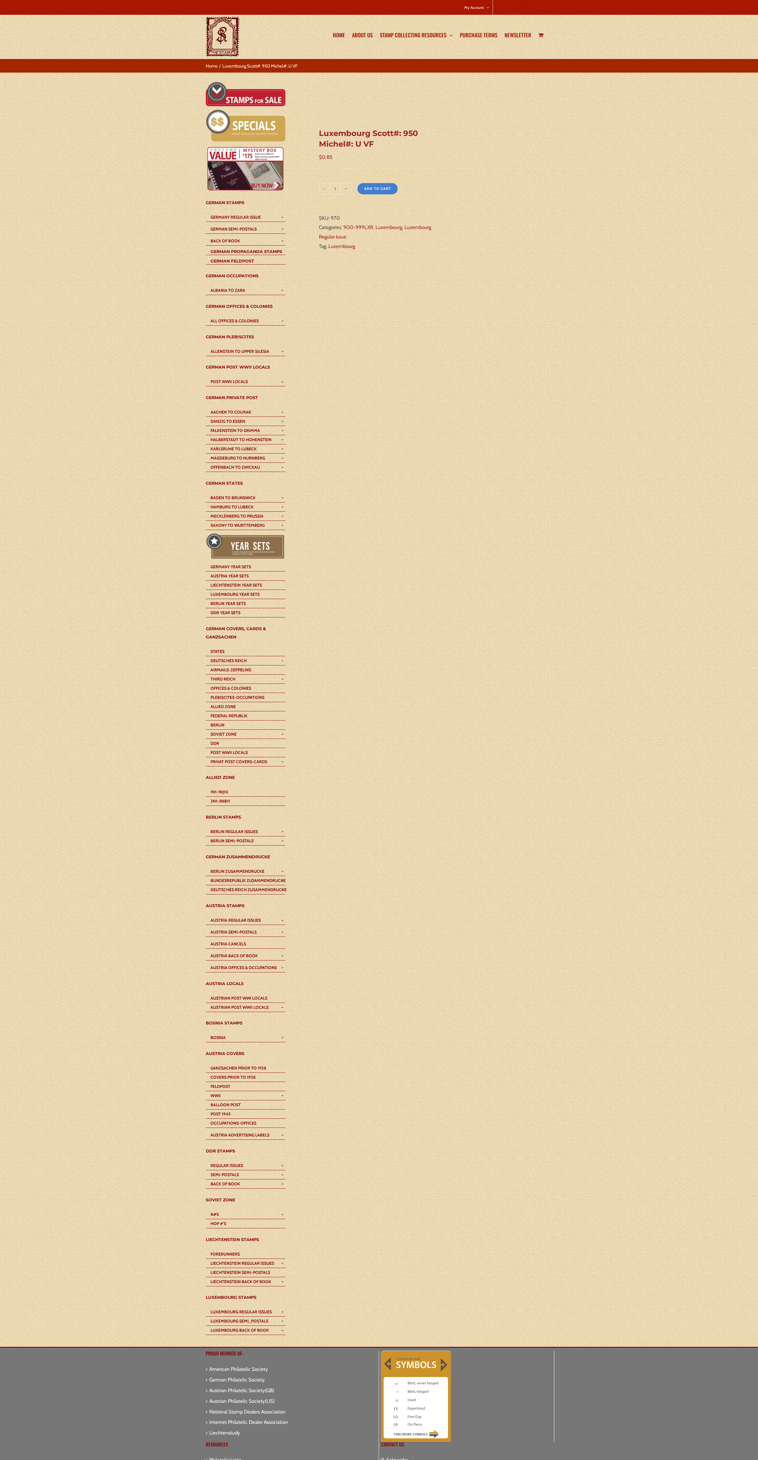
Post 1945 (221, 1114)
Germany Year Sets (231, 566)
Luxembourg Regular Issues (241, 1312)
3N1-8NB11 (220, 801)
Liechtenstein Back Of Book (241, 1281)
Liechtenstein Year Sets (236, 585)
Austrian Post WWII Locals (240, 1007)
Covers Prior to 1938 (233, 1077)
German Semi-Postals (234, 229)
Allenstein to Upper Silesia (240, 351)
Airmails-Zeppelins (231, 670)
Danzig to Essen (228, 421)
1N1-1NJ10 (219, 792)
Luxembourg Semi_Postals (239, 1321)
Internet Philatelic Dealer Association (248, 1422)
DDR (215, 743)
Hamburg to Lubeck (232, 507)
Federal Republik (229, 715)
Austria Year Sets (230, 576)
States (217, 651)
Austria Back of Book (234, 955)
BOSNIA (218, 1037)
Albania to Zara (228, 290)
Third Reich (223, 679)
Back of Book (225, 241)
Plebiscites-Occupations (237, 697)
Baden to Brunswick (233, 497)
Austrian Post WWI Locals (239, 998)
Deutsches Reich (229, 660)
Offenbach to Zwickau (235, 467)
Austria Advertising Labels (240, 1135)
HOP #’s (218, 1223)
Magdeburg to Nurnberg (238, 458)
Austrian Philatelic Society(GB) (241, 1390)
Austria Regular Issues (236, 920)
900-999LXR (358, 227)
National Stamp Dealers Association (247, 1412)
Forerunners (225, 1254)
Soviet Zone (224, 734)
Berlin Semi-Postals (232, 840)
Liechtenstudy (224, 1433)
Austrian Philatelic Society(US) (241, 1401)
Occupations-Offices (233, 1123)
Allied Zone (223, 706)
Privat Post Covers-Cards (239, 761)
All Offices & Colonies (235, 321)
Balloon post (226, 1104)
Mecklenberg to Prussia (237, 516)
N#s (215, 1214)
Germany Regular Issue (236, 217)
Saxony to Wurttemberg (238, 525)
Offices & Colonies (231, 688)
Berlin (217, 725)
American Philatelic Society (238, 1369)
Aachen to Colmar (231, 412)
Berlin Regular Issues (234, 831)
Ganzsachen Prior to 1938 (238, 1068)
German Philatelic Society (237, 1380)
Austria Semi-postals (234, 932)
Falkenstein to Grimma (235, 430)
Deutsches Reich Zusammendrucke (248, 889)
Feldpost (220, 1086)
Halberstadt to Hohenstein (241, 439)
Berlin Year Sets (228, 603)
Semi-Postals (225, 1174)
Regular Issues (227, 1165)
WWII (216, 1095)
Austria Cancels (228, 944)
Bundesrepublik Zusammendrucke (248, 880)
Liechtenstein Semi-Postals (240, 1272)
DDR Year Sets (225, 612)
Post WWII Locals (229, 381)
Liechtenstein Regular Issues (242, 1263)
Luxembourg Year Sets (235, 594)
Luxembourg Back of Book (240, 1330)
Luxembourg (388, 227)
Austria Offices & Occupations (244, 967)
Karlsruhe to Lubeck (234, 449)
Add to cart (377, 188)
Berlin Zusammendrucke (237, 871)
